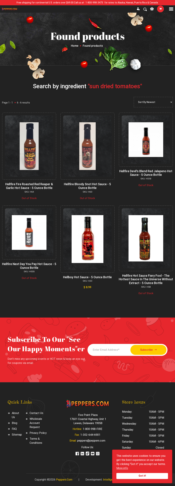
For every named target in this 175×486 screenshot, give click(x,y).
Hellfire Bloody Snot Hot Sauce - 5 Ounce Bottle (87, 186)
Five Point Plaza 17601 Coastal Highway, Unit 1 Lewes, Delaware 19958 (88, 419)
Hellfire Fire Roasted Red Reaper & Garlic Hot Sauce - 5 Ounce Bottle (29, 186)
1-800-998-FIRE (92, 429)
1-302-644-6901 (90, 434)
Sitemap (17, 434)
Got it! (142, 475)
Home (74, 45)
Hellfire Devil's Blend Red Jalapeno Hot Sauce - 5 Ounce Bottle (145, 173)
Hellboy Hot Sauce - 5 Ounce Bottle (87, 277)
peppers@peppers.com (91, 440)
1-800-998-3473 (94, 2)
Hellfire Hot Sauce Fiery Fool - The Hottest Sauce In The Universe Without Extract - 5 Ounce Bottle (146, 279)
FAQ (14, 428)
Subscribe (146, 349)
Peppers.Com (64, 479)
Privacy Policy (38, 433)
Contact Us (36, 413)
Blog (14, 423)
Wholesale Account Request (36, 423)
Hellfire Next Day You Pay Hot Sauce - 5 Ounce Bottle (29, 266)
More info (122, 468)
